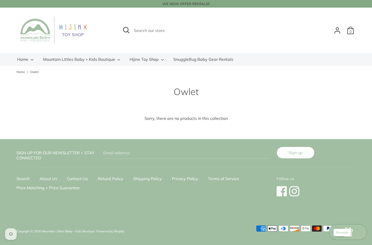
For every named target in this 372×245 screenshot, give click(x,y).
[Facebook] (282, 188)
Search (23, 178)
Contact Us (77, 178)
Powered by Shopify (110, 231)
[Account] (337, 28)
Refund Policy (110, 178)
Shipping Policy (147, 178)
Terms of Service (223, 178)
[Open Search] (126, 30)
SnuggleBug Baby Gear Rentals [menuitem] (203, 59)
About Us (48, 178)
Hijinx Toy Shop (145, 59)
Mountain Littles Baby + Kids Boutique (79, 59)
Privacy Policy (185, 178)
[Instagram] (294, 188)
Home (23, 59)
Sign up (295, 152)
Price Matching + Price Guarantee (48, 187)
